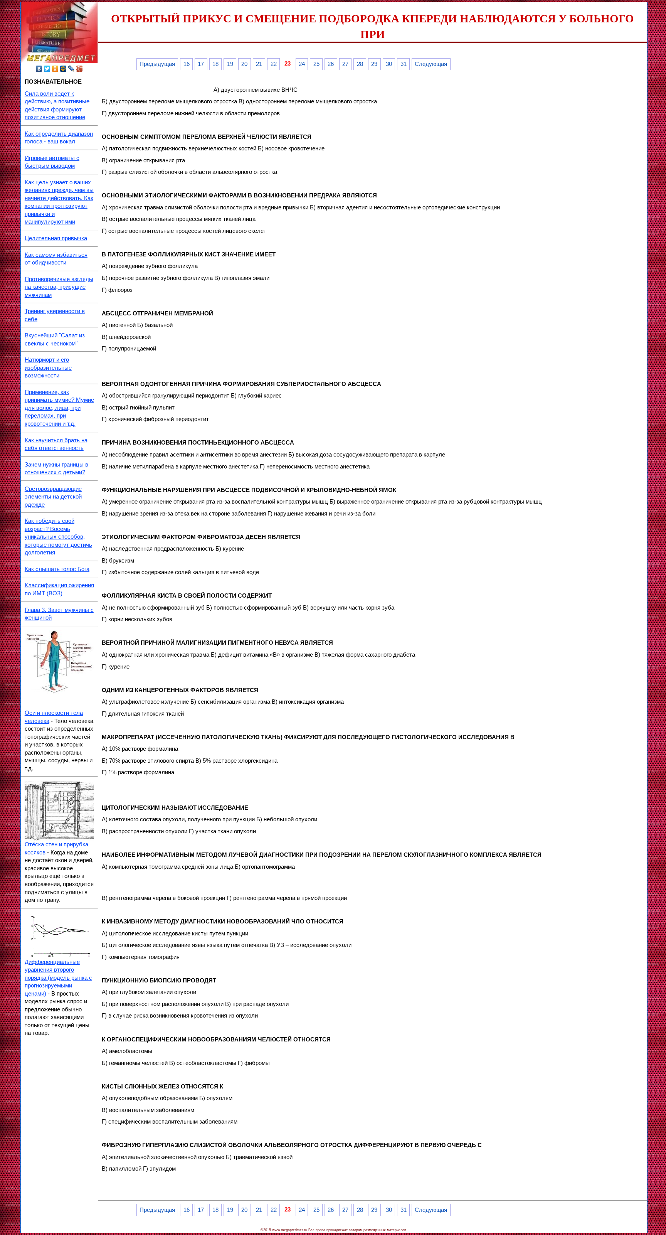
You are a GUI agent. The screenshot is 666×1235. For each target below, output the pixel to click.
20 (244, 64)
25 (316, 64)
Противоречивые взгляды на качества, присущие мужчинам (59, 287)
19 (230, 64)
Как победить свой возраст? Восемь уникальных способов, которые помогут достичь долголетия (58, 537)
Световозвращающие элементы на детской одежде (53, 497)
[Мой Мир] (63, 69)
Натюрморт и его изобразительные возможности (48, 368)
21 (259, 64)
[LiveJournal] (71, 69)
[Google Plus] (80, 69)
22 (274, 64)
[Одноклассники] (55, 69)
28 (360, 64)
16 (186, 64)
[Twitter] (47, 69)
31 (403, 64)
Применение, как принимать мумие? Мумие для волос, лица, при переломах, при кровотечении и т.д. (59, 408)
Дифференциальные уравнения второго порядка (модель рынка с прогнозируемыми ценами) (58, 978)
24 (302, 64)
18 (215, 64)
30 (389, 64)
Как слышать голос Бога (57, 569)
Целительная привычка (56, 238)
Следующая (431, 64)
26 (331, 64)
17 (201, 64)
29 (374, 64)
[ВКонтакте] (39, 69)
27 (345, 64)
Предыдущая (157, 64)
